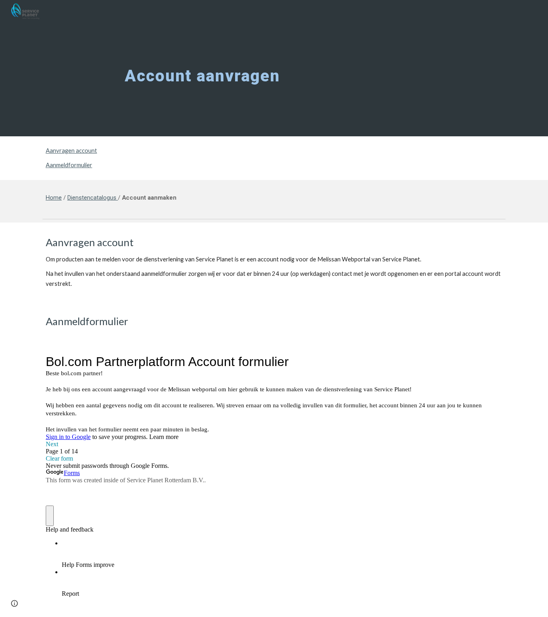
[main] (274, 68)
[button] (14, 603)
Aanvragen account (71, 150)
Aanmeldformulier (69, 165)
